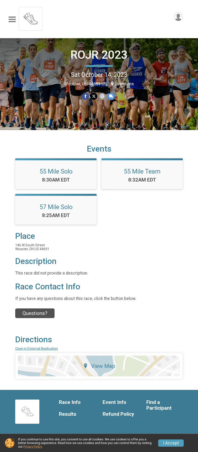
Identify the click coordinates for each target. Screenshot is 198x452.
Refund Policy (118, 414)
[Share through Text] (111, 96)
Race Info (70, 402)
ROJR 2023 (99, 55)
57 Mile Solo (56, 207)
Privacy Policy (32, 446)
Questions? (34, 313)
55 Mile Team (142, 171)
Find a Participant (159, 405)
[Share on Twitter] (93, 96)
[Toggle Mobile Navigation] (12, 19)
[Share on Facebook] (85, 96)
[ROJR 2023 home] (31, 17)
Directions (124, 83)
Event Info (114, 402)
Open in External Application (36, 348)
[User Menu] (178, 16)
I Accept (171, 443)
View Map (103, 366)
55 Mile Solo (56, 171)
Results (67, 414)
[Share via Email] (102, 96)
